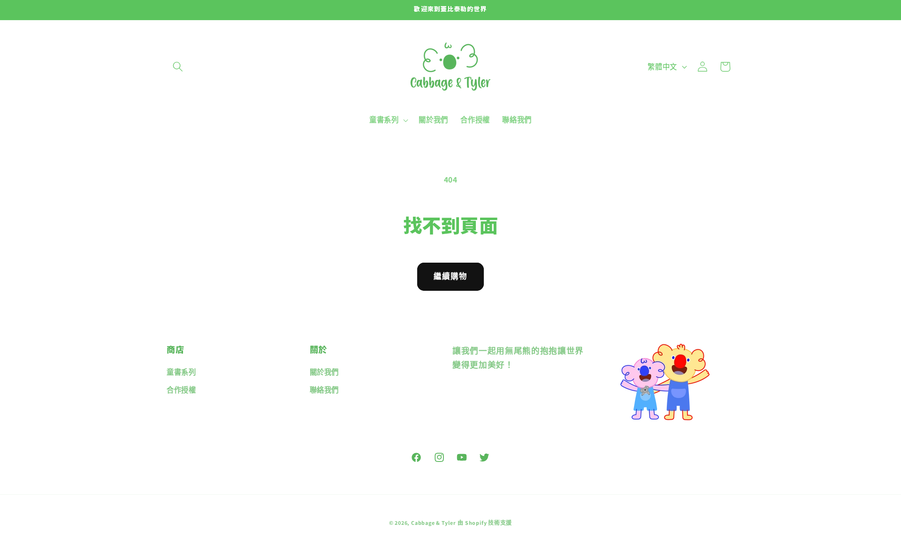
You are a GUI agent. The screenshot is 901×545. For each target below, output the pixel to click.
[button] (178, 66)
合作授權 (181, 389)
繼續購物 (450, 276)
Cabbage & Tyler (433, 523)
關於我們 (324, 372)
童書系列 (181, 372)
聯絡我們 (324, 389)
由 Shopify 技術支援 (485, 523)
